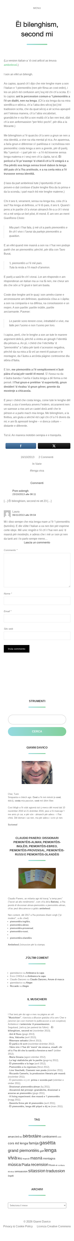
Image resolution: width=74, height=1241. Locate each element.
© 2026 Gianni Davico (37, 1221)
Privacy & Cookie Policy (18, 1226)
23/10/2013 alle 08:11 (24, 494)
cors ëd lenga (18, 1143)
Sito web (8, 629)
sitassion (36, 1170)
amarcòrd (13, 1136)
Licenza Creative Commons (54, 1226)
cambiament (49, 1136)
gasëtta (47, 1142)
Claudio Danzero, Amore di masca (47, 979)
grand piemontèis (23, 1150)
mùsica (14, 1164)
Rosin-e (53, 1165)
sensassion (21, 1171)
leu (20, 1158)
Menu (37, 8)
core (59, 1137)
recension (39, 1164)
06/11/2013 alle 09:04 (24, 515)
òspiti (11, 1176)
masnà (36, 1158)
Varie (38, 463)
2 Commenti (46, 457)
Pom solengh (20, 490)
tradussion (55, 1171)
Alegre (29, 982)
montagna (49, 1158)
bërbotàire (32, 1136)
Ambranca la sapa (35, 973)
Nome (8, 593)
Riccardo (14, 986)
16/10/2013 (27, 457)
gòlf (42, 1151)
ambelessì (10, 64)
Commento (10, 550)
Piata (26, 1165)
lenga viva (37, 470)
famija (34, 1143)
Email (7, 611)
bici (20, 1137)
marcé (26, 1158)
